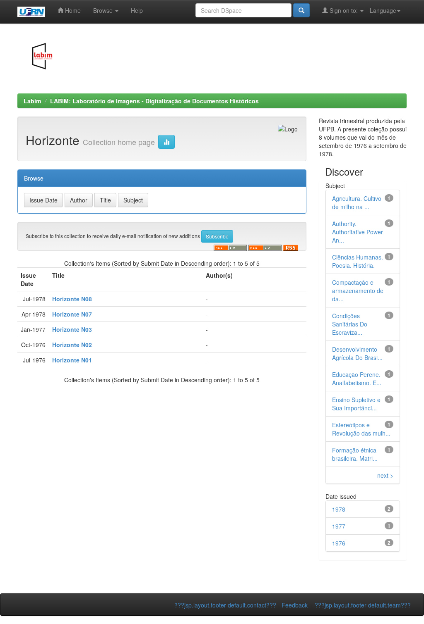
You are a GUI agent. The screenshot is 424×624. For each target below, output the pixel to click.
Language (383, 10)
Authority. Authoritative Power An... (357, 231)
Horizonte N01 (72, 360)
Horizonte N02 (72, 345)
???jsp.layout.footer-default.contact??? (225, 605)
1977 (338, 526)
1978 (338, 509)
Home (72, 10)
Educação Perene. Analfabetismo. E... (356, 378)
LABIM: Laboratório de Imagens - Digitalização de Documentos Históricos (154, 101)
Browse (103, 10)
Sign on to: (343, 10)
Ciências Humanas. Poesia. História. (357, 261)
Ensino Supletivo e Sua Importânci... (356, 403)
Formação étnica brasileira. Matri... (355, 454)
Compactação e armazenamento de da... (357, 290)
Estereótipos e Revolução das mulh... (361, 429)
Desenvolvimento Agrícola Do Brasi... (357, 353)
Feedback (295, 605)
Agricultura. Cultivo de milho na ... (356, 202)
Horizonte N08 (72, 299)
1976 (338, 543)
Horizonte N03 (72, 329)
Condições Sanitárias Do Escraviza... (349, 324)
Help (137, 10)
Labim (32, 101)
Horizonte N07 (72, 314)
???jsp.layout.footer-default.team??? (363, 605)
